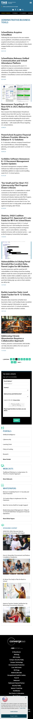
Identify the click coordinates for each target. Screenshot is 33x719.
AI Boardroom (16, 652)
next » (19, 362)
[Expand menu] (30, 3)
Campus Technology (16, 662)
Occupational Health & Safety (16, 675)
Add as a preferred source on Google (10, 6)
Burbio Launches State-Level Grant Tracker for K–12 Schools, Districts (15, 294)
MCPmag (16, 670)
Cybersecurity (7, 439)
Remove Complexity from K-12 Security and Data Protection (16, 493)
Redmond (16, 680)
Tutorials (15, 13)
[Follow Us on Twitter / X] (17, 9)
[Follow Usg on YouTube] (20, 9)
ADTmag (16, 654)
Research (5, 454)
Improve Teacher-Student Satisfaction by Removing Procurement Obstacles (15, 604)
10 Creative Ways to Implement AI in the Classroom (15, 499)
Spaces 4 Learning (16, 688)
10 (15, 362)
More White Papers (9, 518)
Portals (7, 431)
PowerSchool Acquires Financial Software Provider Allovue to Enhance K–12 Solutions (16, 137)
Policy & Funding (8, 449)
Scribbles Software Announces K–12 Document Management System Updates (15, 161)
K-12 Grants (23, 13)
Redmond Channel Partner (16, 683)
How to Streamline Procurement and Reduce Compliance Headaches (16, 556)
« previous (6, 359)
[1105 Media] (16, 648)
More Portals (7, 459)
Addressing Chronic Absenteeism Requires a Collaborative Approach (12, 338)
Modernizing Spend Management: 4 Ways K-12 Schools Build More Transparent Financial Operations (16, 511)
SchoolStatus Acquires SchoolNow (11, 33)
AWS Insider (16, 657)
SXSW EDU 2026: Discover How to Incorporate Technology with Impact (14, 532)
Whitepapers (9, 488)
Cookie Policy (23, 708)
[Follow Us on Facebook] (15, 9)
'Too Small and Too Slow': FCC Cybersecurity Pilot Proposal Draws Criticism (15, 185)
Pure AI (16, 678)
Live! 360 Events (16, 667)
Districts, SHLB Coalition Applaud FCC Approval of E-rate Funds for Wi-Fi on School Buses (16, 218)
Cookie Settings (14, 711)
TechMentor (16, 691)
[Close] (25, 697)
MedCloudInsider (16, 673)
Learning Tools (7, 444)
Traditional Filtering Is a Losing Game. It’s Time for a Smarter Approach (15, 473)
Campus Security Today (16, 660)
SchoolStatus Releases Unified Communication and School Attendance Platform (15, 60)
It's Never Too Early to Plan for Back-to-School (14, 580)
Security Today (16, 685)
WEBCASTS (8, 468)
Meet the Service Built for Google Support (15, 505)
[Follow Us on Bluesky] (13, 9)
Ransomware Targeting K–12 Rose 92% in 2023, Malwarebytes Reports (16, 106)
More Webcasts (7, 479)
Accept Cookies (14, 716)
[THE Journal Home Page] (8, 2)
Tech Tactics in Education (16, 693)
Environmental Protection (16, 665)
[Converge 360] (16, 641)
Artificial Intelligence (9, 434)
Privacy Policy (16, 400)
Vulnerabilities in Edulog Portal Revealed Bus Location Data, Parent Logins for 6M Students (15, 264)
